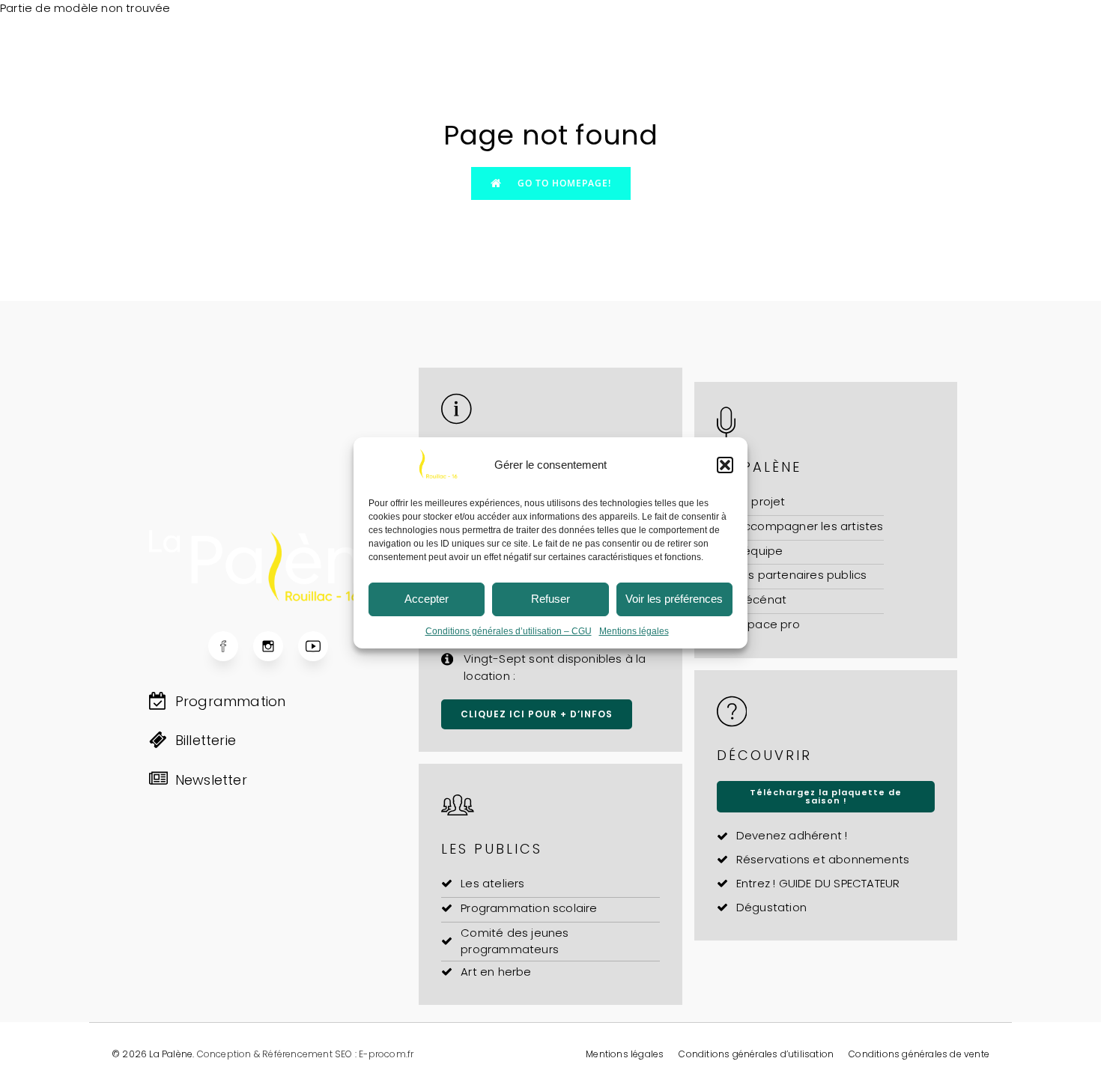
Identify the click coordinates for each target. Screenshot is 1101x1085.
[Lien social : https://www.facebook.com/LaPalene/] (230, 646)
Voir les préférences (674, 598)
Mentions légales (634, 631)
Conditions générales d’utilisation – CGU (508, 631)
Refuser (550, 598)
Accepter (426, 598)
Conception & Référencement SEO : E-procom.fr (305, 1054)
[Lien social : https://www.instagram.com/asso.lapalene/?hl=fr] (275, 646)
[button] (725, 465)
